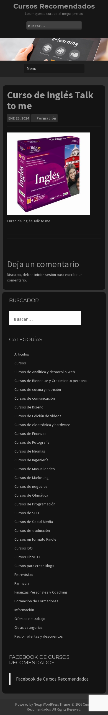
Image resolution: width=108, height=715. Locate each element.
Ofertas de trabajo (29, 618)
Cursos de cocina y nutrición (37, 389)
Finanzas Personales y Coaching (40, 592)
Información (24, 609)
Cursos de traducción (32, 530)
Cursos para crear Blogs (34, 565)
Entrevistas (23, 574)
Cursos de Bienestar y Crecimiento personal (51, 380)
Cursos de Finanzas (30, 433)
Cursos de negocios (31, 486)
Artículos (21, 354)
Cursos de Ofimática (31, 495)
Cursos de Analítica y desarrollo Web (44, 371)
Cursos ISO (23, 548)
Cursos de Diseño (28, 407)
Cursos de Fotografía (32, 442)
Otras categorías (28, 627)
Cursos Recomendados (54, 6)
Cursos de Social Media (33, 521)
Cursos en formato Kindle (35, 539)
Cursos (20, 363)
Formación (46, 118)
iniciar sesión (45, 274)
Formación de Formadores (36, 600)
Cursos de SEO (26, 512)
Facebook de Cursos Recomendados (39, 660)
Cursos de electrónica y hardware (42, 424)
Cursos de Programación (34, 504)
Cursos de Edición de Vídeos (37, 415)
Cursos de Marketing (31, 477)
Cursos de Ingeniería (31, 459)
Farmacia (21, 583)
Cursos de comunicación (34, 398)
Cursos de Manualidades (34, 468)
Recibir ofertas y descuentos (38, 636)
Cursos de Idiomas (29, 451)
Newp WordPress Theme (52, 704)
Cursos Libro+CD (28, 556)
